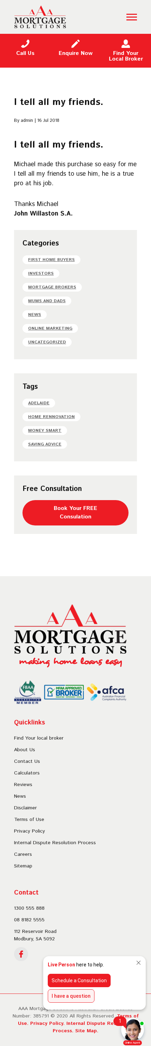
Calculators (27, 773)
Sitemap (23, 866)
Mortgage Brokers (52, 287)
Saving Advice (44, 444)
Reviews (23, 784)
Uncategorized (47, 342)
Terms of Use (29, 819)
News (34, 315)
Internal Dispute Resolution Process (55, 842)
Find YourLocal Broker (126, 56)
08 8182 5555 (29, 919)
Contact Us (27, 761)
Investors (41, 273)
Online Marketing (50, 328)
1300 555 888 (29, 908)
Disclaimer (25, 807)
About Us (24, 749)
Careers (23, 854)
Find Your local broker (39, 738)
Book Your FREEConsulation (75, 512)
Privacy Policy (29, 831)
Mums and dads (47, 301)
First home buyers (51, 260)
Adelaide (39, 403)
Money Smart (44, 431)
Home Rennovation (51, 417)
